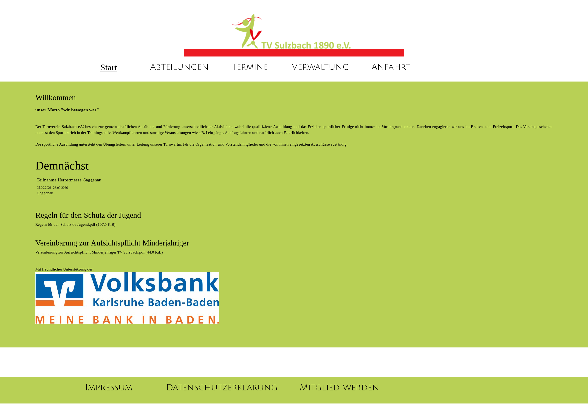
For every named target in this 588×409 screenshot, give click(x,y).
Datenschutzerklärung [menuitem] (222, 387)
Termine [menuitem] (250, 67)
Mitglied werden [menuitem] (339, 387)
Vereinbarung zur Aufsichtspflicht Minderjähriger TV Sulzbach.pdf (99, 252)
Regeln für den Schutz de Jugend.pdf (75, 224)
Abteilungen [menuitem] (179, 67)
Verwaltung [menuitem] (320, 67)
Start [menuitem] (108, 67)
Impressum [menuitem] (108, 387)
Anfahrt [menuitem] (390, 67)
